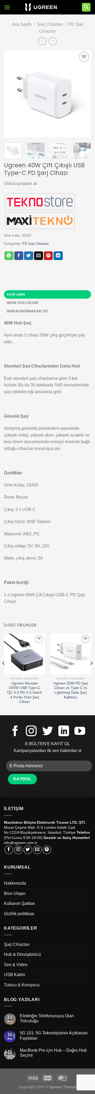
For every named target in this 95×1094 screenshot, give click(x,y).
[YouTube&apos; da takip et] (79, 732)
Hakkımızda (15, 883)
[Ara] (86, 7)
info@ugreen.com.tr (20, 843)
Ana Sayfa (21, 24)
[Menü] (7, 7)
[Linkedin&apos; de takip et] (63, 732)
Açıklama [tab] (16, 294)
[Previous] (12, 94)
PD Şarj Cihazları (35, 244)
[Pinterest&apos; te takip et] (46, 850)
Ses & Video (15, 964)
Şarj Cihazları (50, 24)
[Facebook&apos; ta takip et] (15, 732)
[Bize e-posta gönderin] (37, 850)
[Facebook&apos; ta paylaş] (18, 255)
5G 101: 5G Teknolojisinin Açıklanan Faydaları (54, 1035)
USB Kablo (14, 974)
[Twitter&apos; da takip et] (47, 732)
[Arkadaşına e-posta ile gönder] (38, 255)
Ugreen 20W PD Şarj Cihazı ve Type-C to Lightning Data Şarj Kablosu (70, 690)
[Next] (82, 94)
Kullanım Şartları (19, 903)
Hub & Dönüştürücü (22, 954)
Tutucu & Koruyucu (22, 985)
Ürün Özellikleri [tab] (23, 302)
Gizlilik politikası (19, 913)
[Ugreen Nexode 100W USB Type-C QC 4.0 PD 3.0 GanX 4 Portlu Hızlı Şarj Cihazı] (24, 654)
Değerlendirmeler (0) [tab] (27, 311)
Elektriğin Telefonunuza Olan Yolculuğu (47, 1018)
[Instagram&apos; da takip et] (31, 732)
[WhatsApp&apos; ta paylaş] (8, 255)
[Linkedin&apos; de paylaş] (58, 255)
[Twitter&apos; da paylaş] (28, 255)
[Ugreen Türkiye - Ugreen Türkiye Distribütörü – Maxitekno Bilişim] (41, 7)
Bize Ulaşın (15, 893)
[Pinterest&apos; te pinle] (48, 255)
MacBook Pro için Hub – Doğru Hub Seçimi (53, 1052)
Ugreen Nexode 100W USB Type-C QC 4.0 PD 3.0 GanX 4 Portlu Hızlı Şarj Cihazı (24, 692)
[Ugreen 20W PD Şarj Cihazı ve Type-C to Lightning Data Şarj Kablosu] (70, 654)
